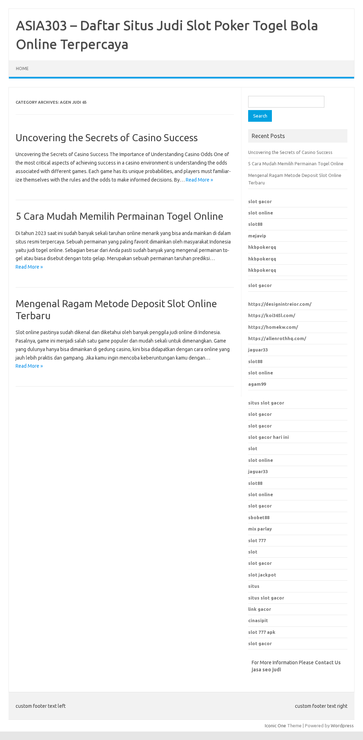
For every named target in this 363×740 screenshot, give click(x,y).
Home (22, 68)
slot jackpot (262, 574)
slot (252, 448)
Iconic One (275, 725)
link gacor (259, 609)
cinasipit (258, 620)
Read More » (199, 180)
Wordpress (342, 725)
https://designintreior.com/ (280, 304)
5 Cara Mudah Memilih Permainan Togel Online (119, 216)
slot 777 (257, 540)
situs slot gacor (266, 402)
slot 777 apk (261, 632)
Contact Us (328, 662)
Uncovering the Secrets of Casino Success (107, 137)
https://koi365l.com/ (271, 315)
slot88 (255, 224)
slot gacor (260, 201)
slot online (260, 212)
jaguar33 (258, 349)
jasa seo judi (266, 669)
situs (253, 586)
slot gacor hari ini (268, 437)
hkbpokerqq (262, 247)
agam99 (257, 384)
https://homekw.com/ (273, 327)
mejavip (257, 235)
